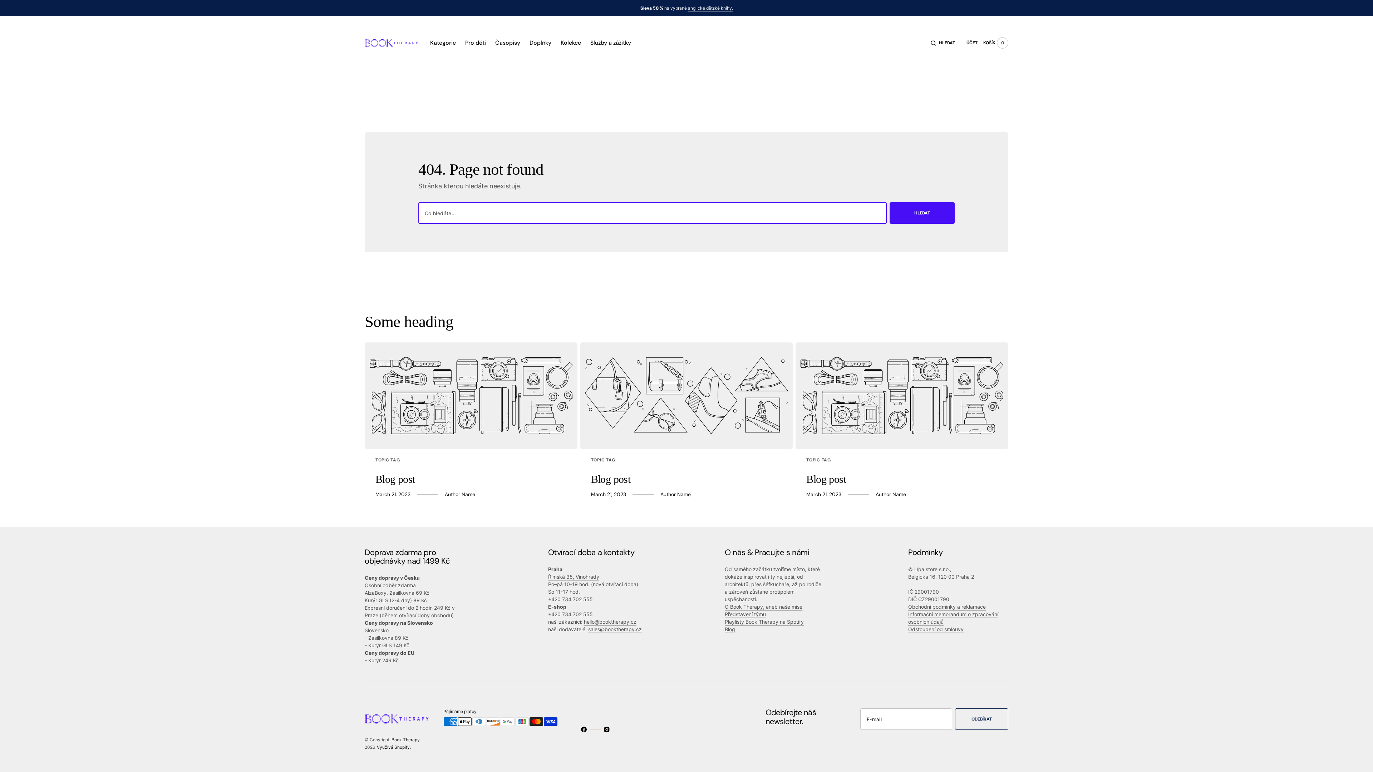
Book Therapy (406, 739)
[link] (471, 395)
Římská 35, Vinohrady (573, 577)
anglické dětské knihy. (710, 8)
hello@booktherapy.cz (610, 622)
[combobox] (652, 213)
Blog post (395, 479)
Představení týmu (745, 614)
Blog (730, 629)
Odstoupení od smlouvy (936, 629)
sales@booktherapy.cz (615, 629)
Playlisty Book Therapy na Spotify (764, 622)
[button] (943, 43)
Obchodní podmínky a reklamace (947, 607)
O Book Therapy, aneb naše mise (763, 607)
